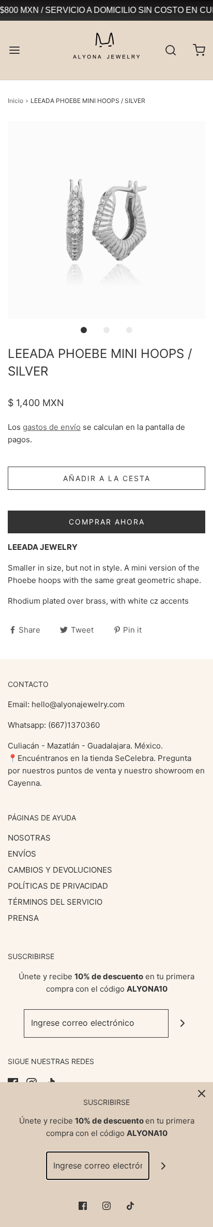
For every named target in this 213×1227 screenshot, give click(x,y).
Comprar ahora (107, 521)
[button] (106, 220)
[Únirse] (183, 1023)
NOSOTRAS (29, 838)
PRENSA (23, 918)
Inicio (15, 100)
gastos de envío (52, 427)
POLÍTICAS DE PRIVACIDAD (58, 886)
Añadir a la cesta (106, 478)
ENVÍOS (22, 854)
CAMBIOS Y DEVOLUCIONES (60, 870)
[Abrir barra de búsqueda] (170, 50)
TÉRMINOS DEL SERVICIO (55, 902)
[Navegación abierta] (14, 50)
